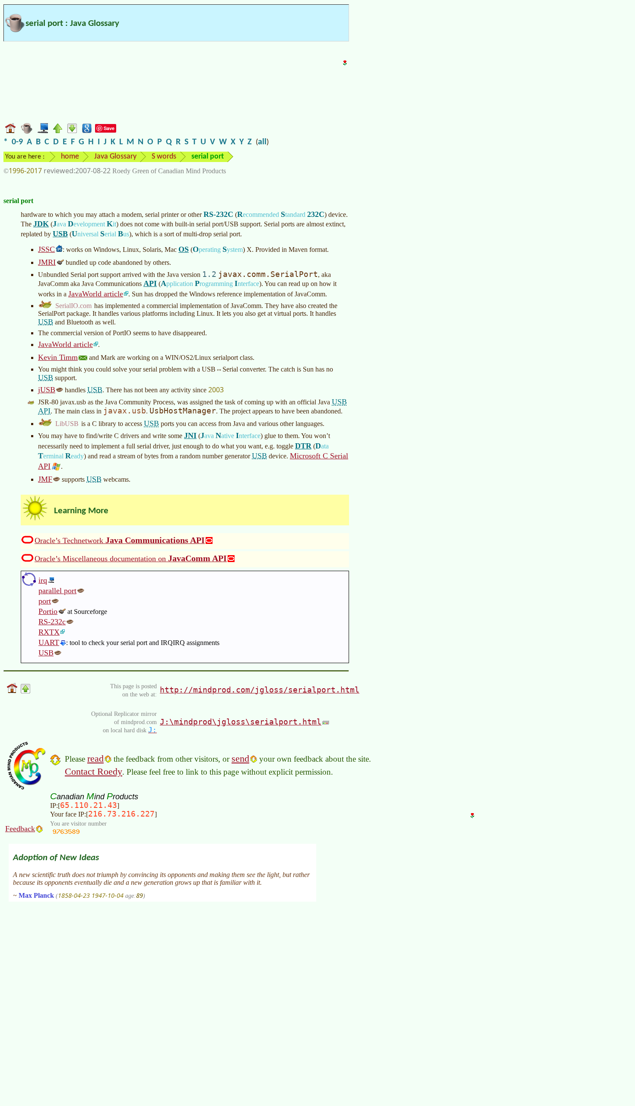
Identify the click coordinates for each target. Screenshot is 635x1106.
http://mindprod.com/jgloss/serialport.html (259, 689)
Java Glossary (115, 157)
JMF (45, 479)
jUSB (46, 389)
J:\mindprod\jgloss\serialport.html (240, 721)
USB (60, 233)
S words (164, 157)
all (262, 142)
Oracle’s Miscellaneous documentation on (131, 558)
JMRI (47, 262)
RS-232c (52, 621)
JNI (190, 435)
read (95, 758)
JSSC (46, 249)
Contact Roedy (93, 771)
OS (183, 249)
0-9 (17, 142)
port (44, 601)
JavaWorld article (95, 293)
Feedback (20, 828)
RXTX (49, 632)
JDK (41, 223)
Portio (47, 611)
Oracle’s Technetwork (120, 540)
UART (48, 642)
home (70, 157)
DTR (303, 446)
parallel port (57, 590)
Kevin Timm (58, 357)
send (240, 758)
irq (42, 580)
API (150, 283)
